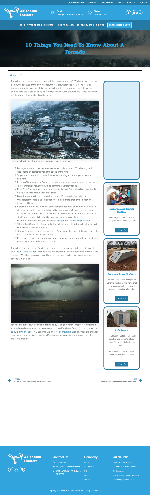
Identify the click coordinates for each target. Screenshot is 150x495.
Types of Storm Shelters (40, 25)
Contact (144, 3)
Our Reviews (107, 3)
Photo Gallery (66, 25)
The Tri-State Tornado (26, 251)
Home (22, 25)
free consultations (65, 331)
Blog (129, 3)
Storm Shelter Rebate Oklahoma (83, 3)
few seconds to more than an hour (73, 220)
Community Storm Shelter (90, 25)
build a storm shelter (23, 331)
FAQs (120, 3)
